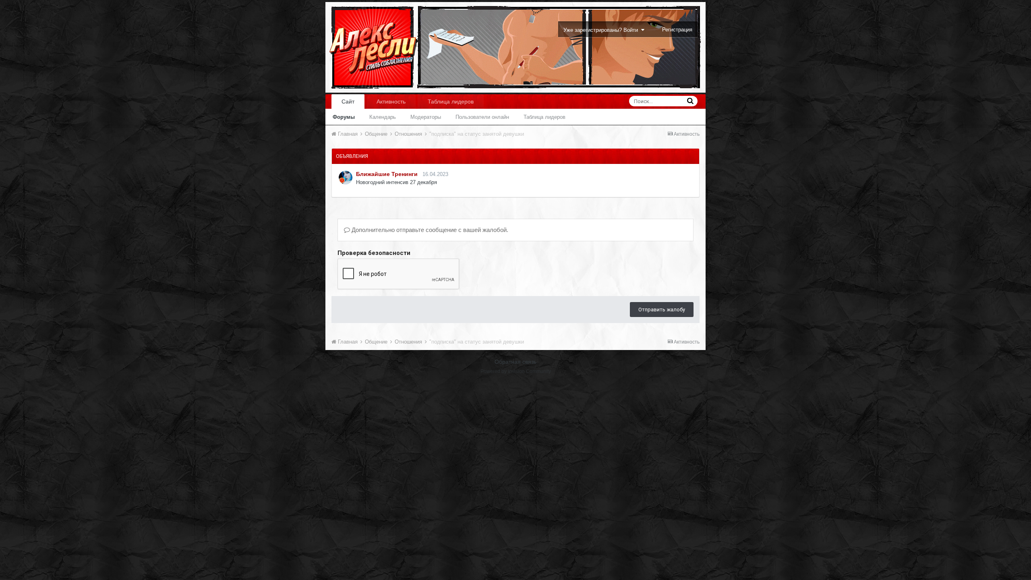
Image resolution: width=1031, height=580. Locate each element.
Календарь (382, 117)
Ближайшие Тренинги (387, 174)
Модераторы (425, 117)
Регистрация (677, 30)
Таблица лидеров (544, 117)
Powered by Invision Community (515, 371)
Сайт (348, 101)
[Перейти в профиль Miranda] (345, 177)
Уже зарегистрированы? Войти (602, 30)
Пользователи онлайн (482, 117)
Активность (391, 101)
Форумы (344, 117)
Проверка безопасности (373, 253)
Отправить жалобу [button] (661, 310)
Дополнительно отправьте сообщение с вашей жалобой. (429, 229)
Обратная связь (515, 361)
